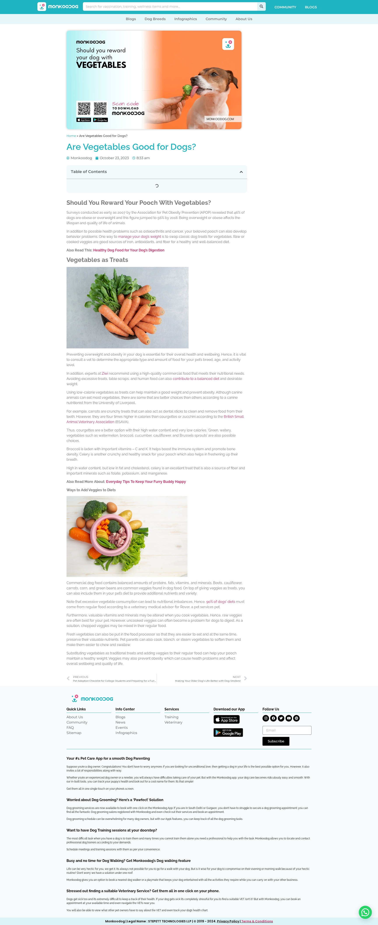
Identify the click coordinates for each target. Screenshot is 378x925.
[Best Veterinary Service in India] (58, 6)
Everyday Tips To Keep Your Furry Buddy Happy (146, 482)
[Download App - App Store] (227, 719)
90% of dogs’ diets (220, 602)
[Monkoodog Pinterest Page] (296, 718)
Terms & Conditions (257, 921)
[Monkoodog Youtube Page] (288, 718)
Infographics (185, 19)
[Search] (261, 6)
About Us (244, 19)
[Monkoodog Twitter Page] (281, 718)
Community (285, 7)
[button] (241, 172)
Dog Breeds (155, 19)
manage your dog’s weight (139, 237)
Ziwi (105, 373)
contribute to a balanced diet (196, 379)
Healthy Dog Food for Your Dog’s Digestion (128, 250)
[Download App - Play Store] (228, 732)
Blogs (311, 7)
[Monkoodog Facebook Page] (273, 718)
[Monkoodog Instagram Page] (265, 718)
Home (71, 136)
